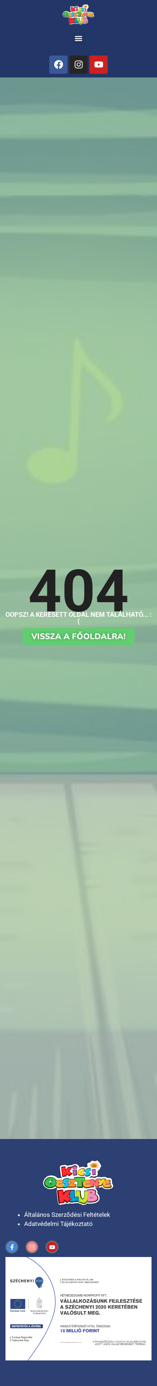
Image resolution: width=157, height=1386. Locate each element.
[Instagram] (78, 65)
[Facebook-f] (11, 1247)
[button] (79, 39)
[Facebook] (58, 65)
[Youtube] (98, 65)
